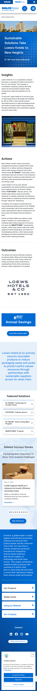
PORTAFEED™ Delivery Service (16, 412)
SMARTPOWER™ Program (14, 431)
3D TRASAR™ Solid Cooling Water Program (17, 423)
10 (27, 512)
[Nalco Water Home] (9, 9)
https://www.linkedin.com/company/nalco (11, 634)
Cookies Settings (18, 684)
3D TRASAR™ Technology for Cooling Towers (15, 404)
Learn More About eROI (18, 333)
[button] (24, 8)
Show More (8, 502)
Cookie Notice (7, 670)
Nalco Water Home (8, 17)
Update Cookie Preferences (18, 641)
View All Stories (18, 521)
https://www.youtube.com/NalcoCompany (27, 634)
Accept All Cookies (18, 675)
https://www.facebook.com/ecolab (16, 634)
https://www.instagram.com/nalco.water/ (22, 634)
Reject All (18, 679)
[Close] (33, 654)
